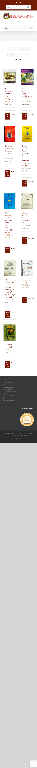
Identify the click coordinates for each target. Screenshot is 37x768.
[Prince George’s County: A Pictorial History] (9, 77)
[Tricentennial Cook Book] (27, 268)
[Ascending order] (29, 49)
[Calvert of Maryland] (9, 332)
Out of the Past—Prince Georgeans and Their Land (9, 151)
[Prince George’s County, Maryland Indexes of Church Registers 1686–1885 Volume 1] (9, 201)
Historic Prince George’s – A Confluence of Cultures (27, 94)
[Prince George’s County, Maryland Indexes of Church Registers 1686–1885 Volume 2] (27, 134)
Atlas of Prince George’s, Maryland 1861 (25, 218)
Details (13, 114)
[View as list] (20, 60)
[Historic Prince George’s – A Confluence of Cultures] (27, 77)
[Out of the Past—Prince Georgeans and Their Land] (9, 134)
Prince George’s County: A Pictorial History (8, 94)
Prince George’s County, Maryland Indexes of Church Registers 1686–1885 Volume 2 (26, 156)
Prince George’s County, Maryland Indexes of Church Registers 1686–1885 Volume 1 (9, 222)
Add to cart (8, 116)
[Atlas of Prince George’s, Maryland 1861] (27, 201)
